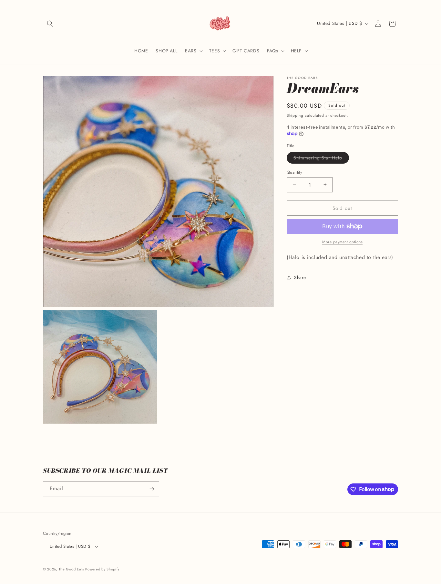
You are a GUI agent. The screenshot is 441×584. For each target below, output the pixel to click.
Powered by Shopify (102, 569)
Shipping (295, 115)
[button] (50, 23)
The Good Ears (71, 569)
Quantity (294, 172)
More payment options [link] (342, 242)
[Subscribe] (152, 488)
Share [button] (300, 277)
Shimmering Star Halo (321, 158)
